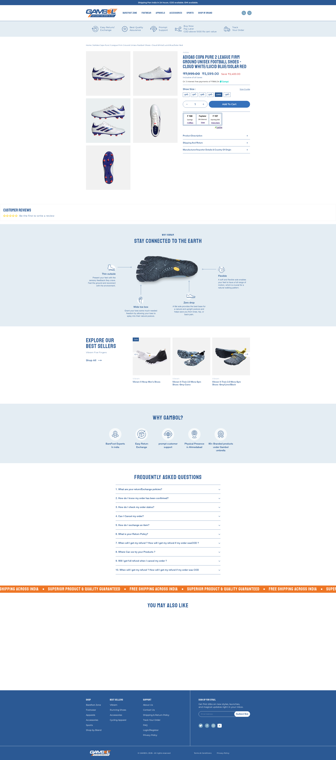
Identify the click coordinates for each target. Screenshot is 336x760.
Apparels (160, 12)
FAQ (145, 725)
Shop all (91, 360)
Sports (190, 12)
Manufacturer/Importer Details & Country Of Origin (207, 149)
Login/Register (151, 730)
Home (89, 45)
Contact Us (149, 710)
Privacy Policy (150, 735)
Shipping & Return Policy (156, 715)
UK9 (210, 94)
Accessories (176, 12)
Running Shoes (118, 710)
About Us (148, 705)
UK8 (202, 94)
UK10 (218, 94)
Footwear (146, 12)
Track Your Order (151, 720)
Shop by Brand (205, 12)
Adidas (186, 52)
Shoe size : (216, 89)
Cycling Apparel (118, 720)
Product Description (192, 135)
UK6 (186, 94)
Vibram (113, 705)
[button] (136, 354)
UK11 (227, 94)
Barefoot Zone (130, 12)
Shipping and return (193, 142)
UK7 (194, 94)
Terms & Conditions (202, 753)
